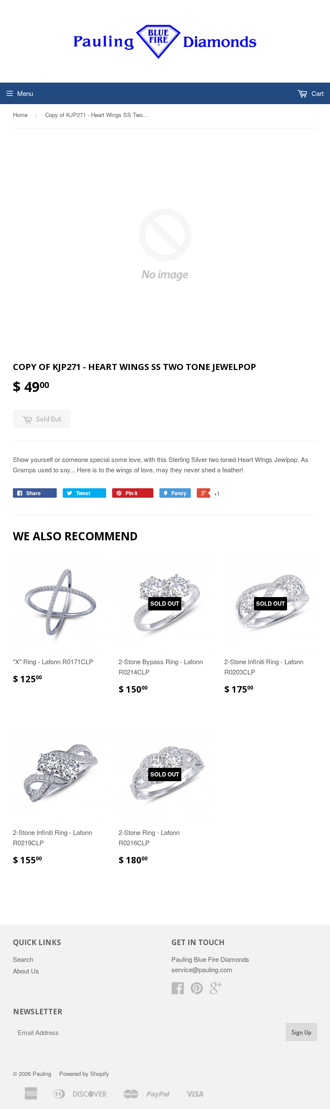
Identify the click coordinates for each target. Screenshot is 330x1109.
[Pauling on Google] (215, 990)
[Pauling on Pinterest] (196, 990)
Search (23, 959)
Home (20, 115)
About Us (26, 970)
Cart (317, 93)
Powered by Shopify (84, 1073)
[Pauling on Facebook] (177, 990)
